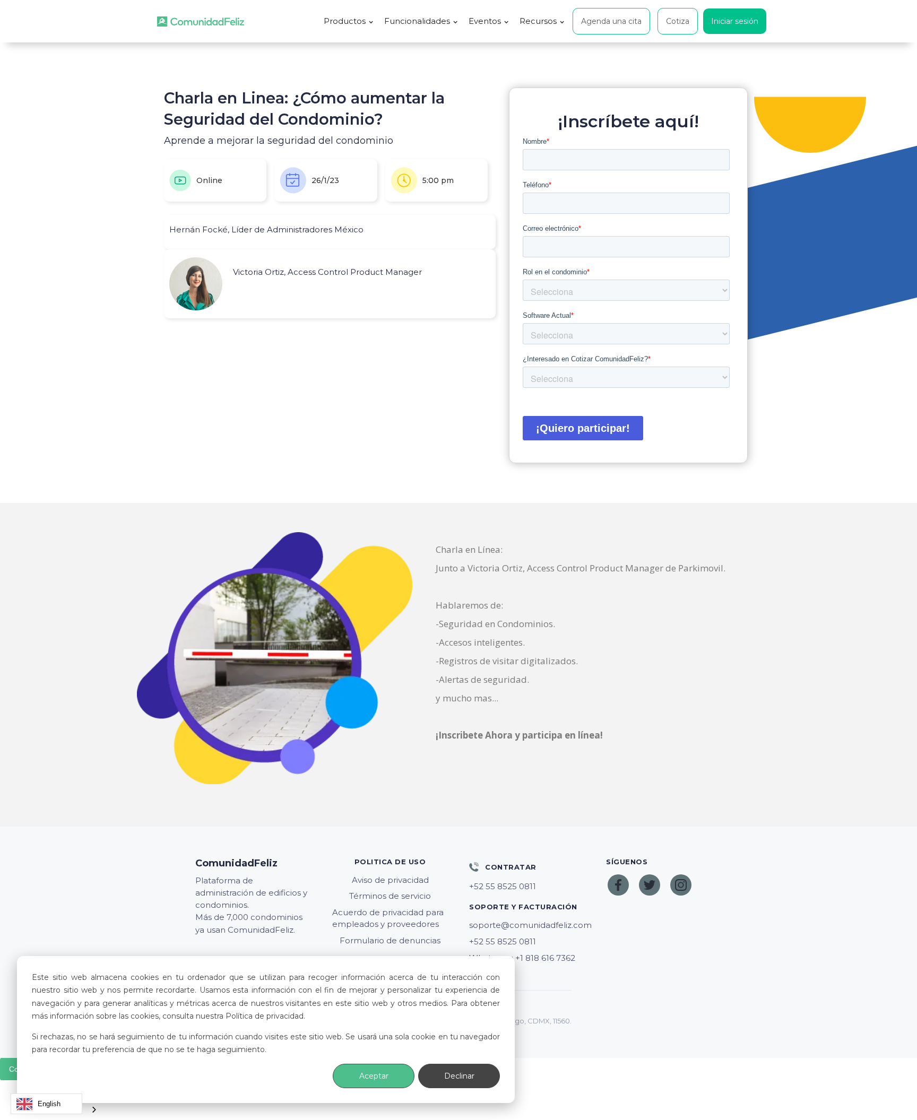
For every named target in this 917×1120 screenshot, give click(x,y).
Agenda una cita (611, 21)
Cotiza (677, 21)
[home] (200, 21)
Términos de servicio (390, 896)
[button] (348, 21)
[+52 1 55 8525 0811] (527, 886)
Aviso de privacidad (390, 880)
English (49, 1104)
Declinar (459, 1076)
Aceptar (373, 1076)
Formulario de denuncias (390, 940)
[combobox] (46, 1103)
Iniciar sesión (734, 21)
